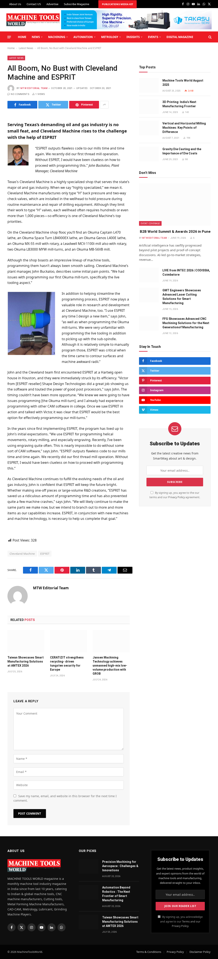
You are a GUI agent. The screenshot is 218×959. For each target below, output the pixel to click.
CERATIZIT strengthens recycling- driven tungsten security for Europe (67, 663)
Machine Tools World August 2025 (182, 82)
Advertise (52, 4)
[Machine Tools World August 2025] (149, 85)
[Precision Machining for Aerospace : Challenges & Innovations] (88, 866)
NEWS (36, 37)
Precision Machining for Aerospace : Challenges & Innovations (120, 866)
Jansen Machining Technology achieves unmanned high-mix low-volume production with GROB (110, 665)
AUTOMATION (83, 37)
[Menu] (9, 37)
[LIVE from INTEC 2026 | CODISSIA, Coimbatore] (149, 275)
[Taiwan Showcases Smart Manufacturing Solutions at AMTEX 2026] (25, 641)
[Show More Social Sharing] (104, 105)
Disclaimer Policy (200, 952)
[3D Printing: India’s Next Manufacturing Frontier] (149, 106)
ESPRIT (44, 554)
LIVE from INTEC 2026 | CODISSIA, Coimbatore (186, 272)
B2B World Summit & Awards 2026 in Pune (175, 231)
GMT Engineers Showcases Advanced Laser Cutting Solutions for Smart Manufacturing (181, 297)
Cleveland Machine (22, 554)
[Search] (210, 37)
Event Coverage (150, 223)
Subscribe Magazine (76, 4)
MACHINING (56, 37)
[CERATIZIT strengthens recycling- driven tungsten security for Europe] (68, 641)
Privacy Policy (176, 497)
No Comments (20, 94)
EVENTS (153, 37)
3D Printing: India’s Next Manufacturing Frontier (179, 104)
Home (11, 48)
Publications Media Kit (117, 4)
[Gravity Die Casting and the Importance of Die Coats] (149, 154)
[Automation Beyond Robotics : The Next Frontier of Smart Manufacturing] (88, 892)
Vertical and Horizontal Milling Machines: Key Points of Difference (184, 128)
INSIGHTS (133, 37)
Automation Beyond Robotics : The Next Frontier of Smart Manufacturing (116, 894)
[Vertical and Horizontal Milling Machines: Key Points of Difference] (149, 128)
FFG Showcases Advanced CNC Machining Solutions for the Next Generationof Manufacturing (185, 323)
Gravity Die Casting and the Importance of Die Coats (181, 151)
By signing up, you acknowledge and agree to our (181, 921)
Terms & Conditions (148, 952)
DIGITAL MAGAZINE (179, 37)
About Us (15, 4)
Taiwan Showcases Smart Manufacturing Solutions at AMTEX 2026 (25, 661)
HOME (22, 37)
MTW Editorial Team (33, 88)
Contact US (34, 4)
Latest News (26, 48)
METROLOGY (109, 37)
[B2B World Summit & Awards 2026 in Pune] (175, 204)
